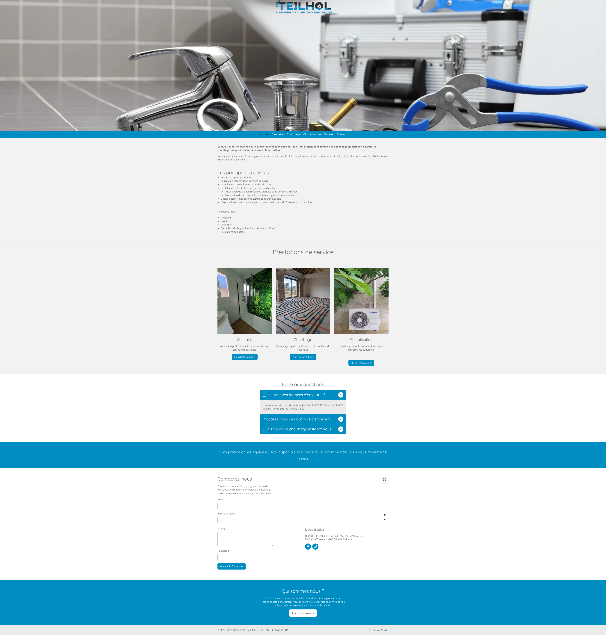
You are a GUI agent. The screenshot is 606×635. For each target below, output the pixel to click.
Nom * (221, 499)
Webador (385, 630)
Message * (223, 528)
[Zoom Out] (384, 519)
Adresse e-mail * (226, 513)
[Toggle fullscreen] (384, 480)
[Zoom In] (384, 514)
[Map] (347, 499)
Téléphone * (224, 550)
